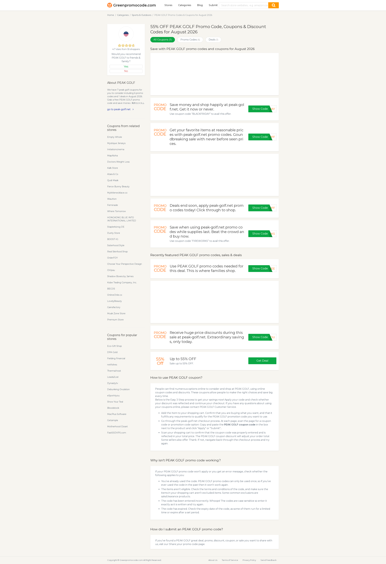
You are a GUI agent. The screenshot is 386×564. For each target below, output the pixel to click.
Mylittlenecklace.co (117, 192)
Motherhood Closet (117, 426)
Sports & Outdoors (141, 15)
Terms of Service (230, 560)
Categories (184, 5)
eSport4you (113, 395)
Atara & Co (112, 174)
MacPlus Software (116, 414)
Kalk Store (112, 168)
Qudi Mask (112, 180)
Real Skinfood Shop (117, 251)
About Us (212, 560)
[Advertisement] (214, 74)
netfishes (112, 364)
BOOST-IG (112, 239)
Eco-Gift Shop (114, 346)
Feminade (112, 205)
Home (110, 15)
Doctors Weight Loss (118, 161)
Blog (200, 5)
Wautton (112, 199)
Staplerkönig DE (115, 226)
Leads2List (113, 377)
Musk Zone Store (116, 313)
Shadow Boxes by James (120, 276)
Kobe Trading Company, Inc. (122, 282)
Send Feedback (269, 560)
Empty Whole (114, 137)
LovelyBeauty (114, 301)
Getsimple (112, 420)
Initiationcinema (115, 149)
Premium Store (115, 319)
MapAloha (112, 155)
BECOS (111, 288)
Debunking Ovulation (118, 389)
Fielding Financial (116, 358)
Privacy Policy (249, 560)
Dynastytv (112, 383)
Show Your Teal (115, 401)
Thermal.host (114, 370)
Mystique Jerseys (116, 143)
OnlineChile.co (114, 295)
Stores (168, 5)
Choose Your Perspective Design (124, 264)
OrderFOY (112, 257)
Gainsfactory (113, 307)
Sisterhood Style (115, 245)
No (126, 71)
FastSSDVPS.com (116, 432)
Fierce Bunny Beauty (118, 186)
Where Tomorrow (116, 211)
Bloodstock (113, 408)
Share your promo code (183, 544)
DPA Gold (112, 352)
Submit (213, 5)
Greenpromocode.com (134, 5)
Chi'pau (111, 270)
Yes (126, 66)
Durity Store (113, 233)
